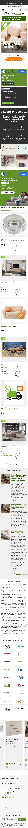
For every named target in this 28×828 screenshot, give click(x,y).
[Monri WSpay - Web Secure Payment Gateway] (6, 792)
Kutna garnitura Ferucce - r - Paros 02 (11, 448)
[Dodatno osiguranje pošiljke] (14, 311)
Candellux (3, 239)
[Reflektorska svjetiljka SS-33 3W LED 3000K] (14, 224)
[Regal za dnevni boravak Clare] (14, 268)
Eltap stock (4, 446)
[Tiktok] (9, 808)
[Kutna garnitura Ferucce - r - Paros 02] (14, 432)
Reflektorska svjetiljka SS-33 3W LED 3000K (12, 240)
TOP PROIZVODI (5, 208)
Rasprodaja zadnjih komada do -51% (14, 2)
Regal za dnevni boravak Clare (9, 284)
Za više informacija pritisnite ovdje (9, 820)
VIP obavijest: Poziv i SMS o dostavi (10, 409)
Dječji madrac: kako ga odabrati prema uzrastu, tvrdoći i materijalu (17, 532)
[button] (4, 224)
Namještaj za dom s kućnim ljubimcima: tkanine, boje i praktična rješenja (18, 477)
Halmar (3, 364)
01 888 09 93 (11, 6)
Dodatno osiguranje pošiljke (8, 326)
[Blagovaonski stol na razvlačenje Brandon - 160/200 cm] (14, 350)
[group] (8, 155)
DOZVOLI (22, 819)
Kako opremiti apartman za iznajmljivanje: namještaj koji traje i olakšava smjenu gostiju (19, 506)
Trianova (3, 325)
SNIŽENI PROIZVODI (18, 208)
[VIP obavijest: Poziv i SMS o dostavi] (14, 393)
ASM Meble (4, 282)
